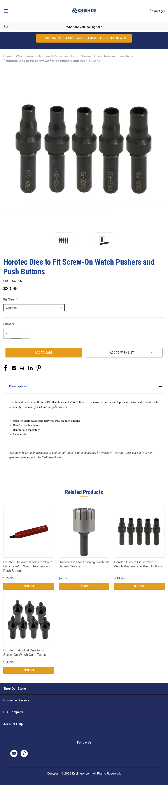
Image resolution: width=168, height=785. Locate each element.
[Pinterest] (39, 368)
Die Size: (9, 299)
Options (28, 586)
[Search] (4, 27)
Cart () (159, 11)
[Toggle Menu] (6, 11)
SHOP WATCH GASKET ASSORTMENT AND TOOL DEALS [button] (84, 38)
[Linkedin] (30, 368)
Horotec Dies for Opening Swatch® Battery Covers (84, 564)
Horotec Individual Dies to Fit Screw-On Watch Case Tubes (24, 652)
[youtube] (14, 753)
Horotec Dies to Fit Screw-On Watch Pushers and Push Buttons (138, 564)
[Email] (14, 368)
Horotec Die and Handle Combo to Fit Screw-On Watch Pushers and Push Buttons (27, 566)
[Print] (22, 368)
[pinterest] (24, 753)
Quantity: (8, 324)
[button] (84, 386)
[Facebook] (5, 368)
